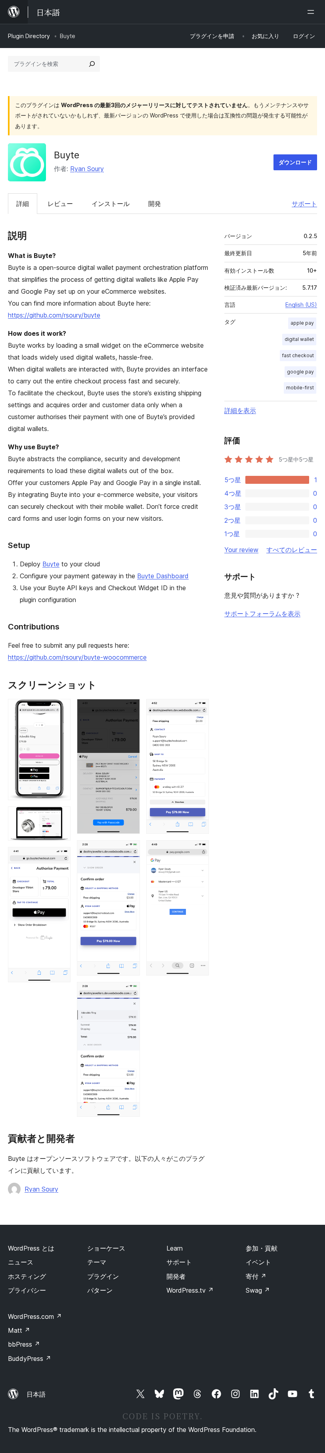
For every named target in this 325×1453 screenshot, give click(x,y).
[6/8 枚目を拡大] (129, 993)
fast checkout (298, 355)
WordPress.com (35, 1316)
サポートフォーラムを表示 (262, 614)
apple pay (302, 323)
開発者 (175, 1276)
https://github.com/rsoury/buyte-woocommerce (77, 657)
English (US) (301, 304)
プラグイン (103, 1276)
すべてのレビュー (291, 550)
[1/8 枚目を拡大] (60, 710)
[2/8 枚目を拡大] (60, 817)
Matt (19, 1330)
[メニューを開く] (312, 12)
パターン (100, 1290)
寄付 (256, 1276)
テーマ (96, 1262)
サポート (304, 204)
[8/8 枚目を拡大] (198, 851)
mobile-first (300, 388)
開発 (154, 204)
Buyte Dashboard (163, 576)
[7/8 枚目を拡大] (198, 710)
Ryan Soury (87, 169)
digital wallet (299, 339)
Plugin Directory (29, 36)
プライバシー (27, 1290)
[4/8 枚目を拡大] (129, 710)
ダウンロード (295, 162)
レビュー (60, 204)
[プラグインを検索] (92, 64)
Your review (241, 550)
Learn (174, 1248)
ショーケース (106, 1248)
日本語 (36, 1394)
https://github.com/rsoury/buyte (54, 315)
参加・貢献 (261, 1248)
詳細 (22, 204)
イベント (258, 1262)
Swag (258, 1290)
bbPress (24, 1344)
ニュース (20, 1262)
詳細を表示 (240, 410)
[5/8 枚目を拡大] (129, 851)
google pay (300, 372)
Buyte (50, 564)
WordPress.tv (190, 1290)
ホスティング (27, 1276)
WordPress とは (31, 1248)
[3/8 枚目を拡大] (60, 858)
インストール (111, 204)
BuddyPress (29, 1359)
